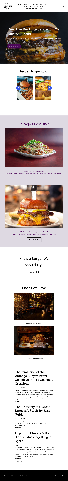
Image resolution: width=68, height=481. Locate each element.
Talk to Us (40, 6)
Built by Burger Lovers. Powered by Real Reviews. (32, 4)
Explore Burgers (14, 46)
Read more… (18, 401)
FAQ (34, 6)
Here (42, 272)
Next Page (19, 461)
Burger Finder (28, 6)
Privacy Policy (23, 475)
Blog (40, 8)
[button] (25, 88)
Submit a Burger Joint (31, 8)
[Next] (50, 88)
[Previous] (18, 88)
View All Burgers (34, 239)
